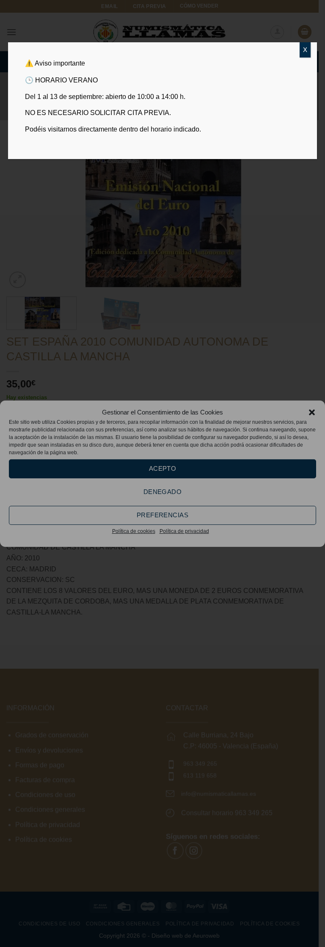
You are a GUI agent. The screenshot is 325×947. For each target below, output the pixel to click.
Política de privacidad (184, 531)
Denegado (162, 491)
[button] (312, 412)
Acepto (162, 468)
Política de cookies (133, 531)
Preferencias (162, 515)
